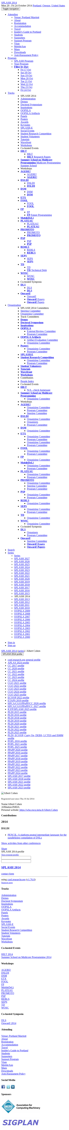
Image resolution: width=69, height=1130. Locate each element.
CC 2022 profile (16, 674)
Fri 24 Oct (26, 90)
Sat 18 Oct (26, 72)
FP (28, 212)
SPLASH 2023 (22, 570)
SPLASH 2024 (22, 567)
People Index (27, 381)
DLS (29, 287)
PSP (29, 241)
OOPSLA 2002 (22, 631)
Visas (17, 43)
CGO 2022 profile (17, 686)
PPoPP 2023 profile (18, 770)
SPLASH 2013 (22, 599)
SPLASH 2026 (22, 561)
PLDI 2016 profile (17, 715)
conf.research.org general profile (24, 659)
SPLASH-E (27, 127)
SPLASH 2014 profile (12, 654)
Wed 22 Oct (27, 84)
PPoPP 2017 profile (18, 755)
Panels (24, 116)
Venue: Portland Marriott (26, 17)
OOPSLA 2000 (22, 637)
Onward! (31, 296)
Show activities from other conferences (21, 843)
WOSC (30, 276)
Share (4, 848)
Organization (14, 305)
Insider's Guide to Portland (27, 32)
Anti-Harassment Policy (26, 55)
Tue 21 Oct (26, 81)
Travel (17, 29)
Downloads (20, 52)
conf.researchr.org (16, 879)
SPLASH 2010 (22, 608)
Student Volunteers (30, 136)
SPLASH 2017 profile (19, 776)
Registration (20, 23)
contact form (7, 873)
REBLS (31, 249)
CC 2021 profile (16, 671)
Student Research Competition (36, 133)
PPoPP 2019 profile (18, 761)
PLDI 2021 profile (17, 726)
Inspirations (26, 107)
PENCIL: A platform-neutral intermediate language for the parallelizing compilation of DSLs (37, 836)
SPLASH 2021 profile (19, 781)
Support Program (22, 40)
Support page (7, 882)
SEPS (30, 258)
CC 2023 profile (16, 677)
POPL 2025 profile (17, 747)
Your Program (21, 63)
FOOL (30, 203)
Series (17, 555)
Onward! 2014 (8, 1023)
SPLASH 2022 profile (19, 784)
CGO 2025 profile (17, 694)
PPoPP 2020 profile (18, 749)
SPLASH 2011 (22, 605)
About (17, 20)
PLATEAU (33, 223)
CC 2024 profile (16, 680)
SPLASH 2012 (22, 602)
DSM (30, 191)
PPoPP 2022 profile (18, 767)
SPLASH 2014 (9, 651)
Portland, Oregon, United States (49, 5)
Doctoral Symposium (31, 104)
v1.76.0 (31, 879)
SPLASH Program (23, 61)
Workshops (26, 145)
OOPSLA (26, 110)
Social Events (27, 130)
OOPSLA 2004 (22, 625)
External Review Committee (41, 331)
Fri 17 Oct (26, 69)
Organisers (32, 532)
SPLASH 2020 (22, 579)
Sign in (11, 642)
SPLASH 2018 (22, 584)
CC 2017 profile (16, 665)
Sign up (12, 645)
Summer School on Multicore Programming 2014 (26, 957)
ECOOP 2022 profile (18, 697)
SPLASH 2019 (22, 581)
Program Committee (37, 334)
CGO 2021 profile (17, 683)
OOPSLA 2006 (22, 619)
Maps (17, 49)
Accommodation (22, 26)
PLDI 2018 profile (17, 718)
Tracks (11, 93)
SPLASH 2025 (22, 564)
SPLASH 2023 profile (19, 787)
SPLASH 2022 (22, 573)
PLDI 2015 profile (17, 712)
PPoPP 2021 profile (18, 764)
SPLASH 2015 (22, 593)
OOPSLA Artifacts (30, 113)
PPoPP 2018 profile (18, 758)
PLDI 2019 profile (17, 720)
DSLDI (31, 183)
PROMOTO (33, 232)
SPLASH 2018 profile (19, 779)
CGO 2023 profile (17, 688)
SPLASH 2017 (22, 587)
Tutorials (25, 139)
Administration (28, 98)
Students (18, 34)
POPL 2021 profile (17, 744)
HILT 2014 (7, 954)
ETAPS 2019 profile (18, 700)
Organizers (32, 422)
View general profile (10, 854)
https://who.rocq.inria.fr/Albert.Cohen (38, 810)
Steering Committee (31, 311)
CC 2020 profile (16, 668)
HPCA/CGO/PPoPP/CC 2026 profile (27, 703)
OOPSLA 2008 (22, 613)
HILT (30, 154)
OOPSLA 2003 (22, 628)
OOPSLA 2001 (22, 634)
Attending (13, 14)
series (21, 651)
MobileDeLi (7, 987)
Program (12, 58)
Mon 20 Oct (27, 78)
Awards (24, 122)
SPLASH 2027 (22, 558)
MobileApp (20, 46)
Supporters (19, 37)
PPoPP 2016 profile (18, 752)
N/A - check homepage (38, 390)
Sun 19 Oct (26, 75)
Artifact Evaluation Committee (42, 340)
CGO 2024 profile (17, 691)
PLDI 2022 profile (17, 729)
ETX (3, 978)
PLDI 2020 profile (17, 723)
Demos (24, 101)
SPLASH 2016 (22, 590)
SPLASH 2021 (22, 576)
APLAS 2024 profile (18, 662)
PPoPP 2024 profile (18, 773)
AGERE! (32, 174)
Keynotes (25, 125)
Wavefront (26, 142)
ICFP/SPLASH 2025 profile (22, 709)
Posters (24, 119)
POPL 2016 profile (17, 741)
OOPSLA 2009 (22, 610)
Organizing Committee (32, 313)
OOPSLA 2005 (22, 622)
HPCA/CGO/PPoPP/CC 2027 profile (27, 706)
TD (28, 267)
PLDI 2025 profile (17, 732)
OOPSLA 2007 (22, 616)
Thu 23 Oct (26, 87)
